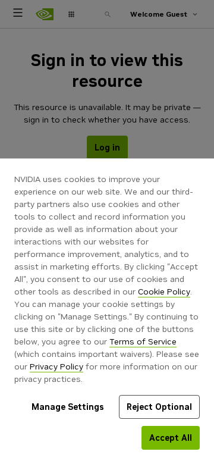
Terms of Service (143, 341)
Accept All (170, 437)
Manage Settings (68, 407)
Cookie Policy (164, 291)
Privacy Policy (56, 366)
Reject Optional (159, 407)
